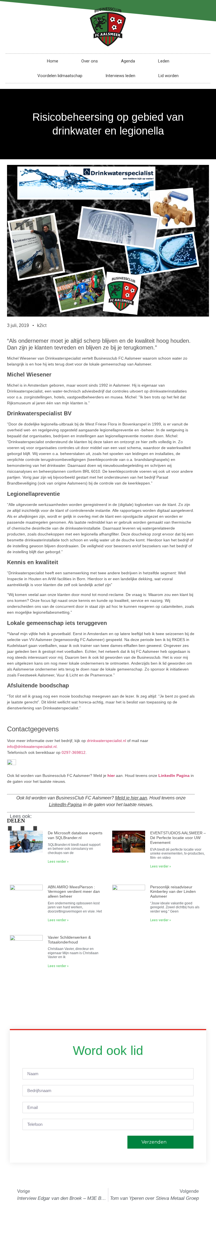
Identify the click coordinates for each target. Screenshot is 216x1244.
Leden (163, 61)
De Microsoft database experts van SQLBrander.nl (75, 835)
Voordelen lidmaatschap (59, 75)
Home (52, 61)
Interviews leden (120, 75)
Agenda (128, 61)
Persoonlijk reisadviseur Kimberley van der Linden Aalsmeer (173, 892)
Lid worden (168, 75)
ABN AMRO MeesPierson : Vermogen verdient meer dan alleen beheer (74, 892)
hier (111, 775)
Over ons (89, 61)
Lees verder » (58, 862)
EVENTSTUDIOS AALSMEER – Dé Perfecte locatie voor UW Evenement (178, 838)
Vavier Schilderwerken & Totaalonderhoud (69, 939)
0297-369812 (74, 752)
